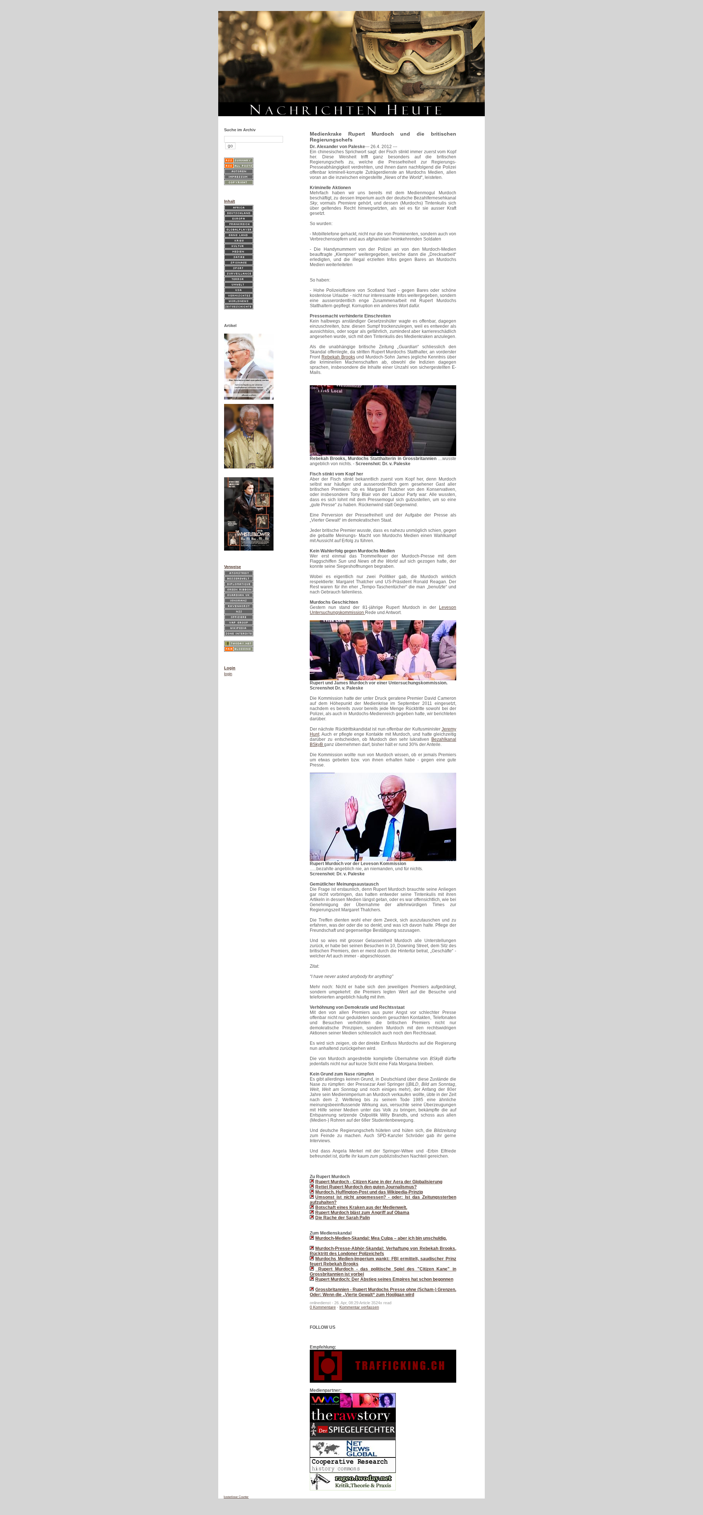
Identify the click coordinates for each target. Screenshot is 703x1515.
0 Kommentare (323, 1307)
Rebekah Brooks (338, 357)
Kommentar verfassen (359, 1307)
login (228, 674)
